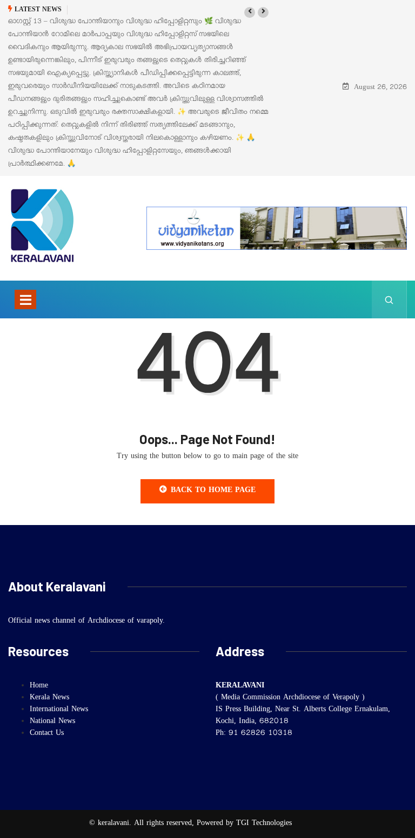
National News (52, 722)
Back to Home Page (213, 491)
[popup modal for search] (389, 299)
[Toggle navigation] (25, 299)
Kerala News (49, 698)
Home (39, 686)
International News (59, 710)
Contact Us (47, 733)
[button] (249, 12)
